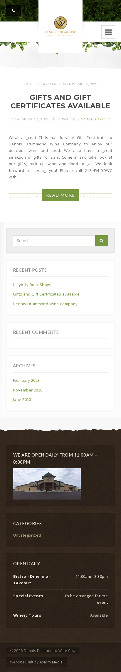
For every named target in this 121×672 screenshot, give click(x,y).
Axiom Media (51, 662)
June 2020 (22, 399)
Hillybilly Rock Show (31, 284)
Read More (60, 195)
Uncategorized (94, 119)
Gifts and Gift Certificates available (60, 101)
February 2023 (26, 380)
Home (28, 84)
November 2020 (27, 390)
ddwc (64, 119)
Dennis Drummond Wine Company (45, 303)
